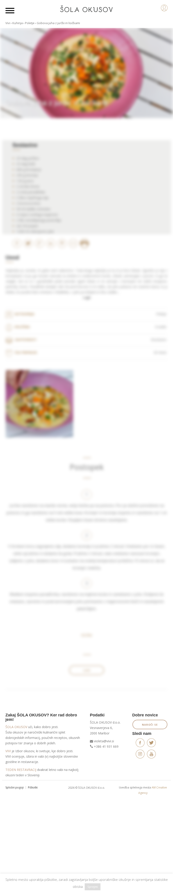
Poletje (29, 23)
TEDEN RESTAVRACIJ (20, 770)
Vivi (7, 23)
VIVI (8, 751)
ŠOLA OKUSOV (16, 727)
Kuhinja (17, 23)
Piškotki (33, 787)
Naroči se (150, 724)
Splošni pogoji (14, 787)
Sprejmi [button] (92, 887)
